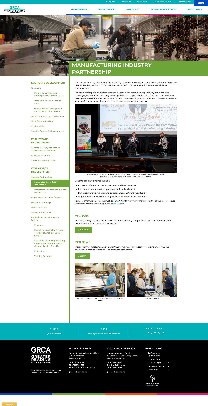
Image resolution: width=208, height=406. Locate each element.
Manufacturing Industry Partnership (46, 183)
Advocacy (133, 9)
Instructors (39, 251)
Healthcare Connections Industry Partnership (50, 191)
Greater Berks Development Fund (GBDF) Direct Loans (48, 110)
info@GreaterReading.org (83, 367)
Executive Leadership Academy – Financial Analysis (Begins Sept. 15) (49, 233)
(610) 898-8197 (116, 362)
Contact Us (142, 2)
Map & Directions (79, 372)
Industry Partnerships (41, 177)
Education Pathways (41, 202)
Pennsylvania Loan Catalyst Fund (47, 102)
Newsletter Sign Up (162, 2)
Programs (39, 225)
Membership (79, 9)
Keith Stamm (117, 204)
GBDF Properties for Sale (43, 160)
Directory (126, 2)
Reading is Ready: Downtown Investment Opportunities (45, 149)
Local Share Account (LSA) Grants (47, 116)
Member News (154, 359)
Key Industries (38, 126)
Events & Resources (163, 9)
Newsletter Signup (156, 366)
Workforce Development (41, 170)
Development (107, 9)
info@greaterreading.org (104, 333)
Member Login (184, 2)
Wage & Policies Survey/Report (46, 197)
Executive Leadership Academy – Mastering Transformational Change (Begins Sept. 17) (49, 243)
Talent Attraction (39, 207)
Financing (36, 88)
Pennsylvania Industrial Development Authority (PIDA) (49, 94)
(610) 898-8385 (116, 367)
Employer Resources (41, 212)
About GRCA (195, 9)
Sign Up (82, 256)
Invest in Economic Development (47, 131)
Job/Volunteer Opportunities (154, 354)
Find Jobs (83, 230)
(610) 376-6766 (54, 333)
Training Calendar (43, 256)
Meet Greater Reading (42, 121)
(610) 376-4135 (78, 365)
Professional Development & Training (45, 218)
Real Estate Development (41, 141)
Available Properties (41, 155)
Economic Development (48, 82)
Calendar (110, 2)
